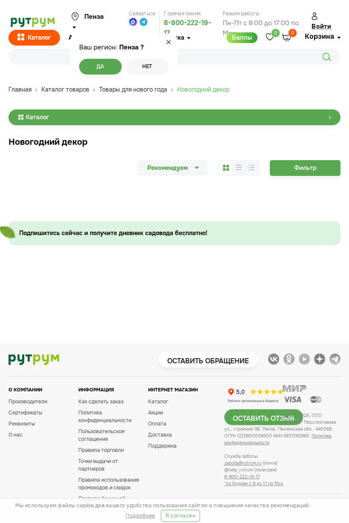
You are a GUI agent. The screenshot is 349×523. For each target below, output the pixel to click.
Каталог (39, 37)
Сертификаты (25, 412)
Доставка (160, 434)
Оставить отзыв (264, 418)
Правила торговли (101, 450)
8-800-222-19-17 (242, 477)
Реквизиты (22, 423)
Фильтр (305, 168)
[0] (270, 37)
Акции (155, 412)
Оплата (157, 423)
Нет (147, 66)
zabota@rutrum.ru (243, 463)
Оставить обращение (208, 360)
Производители (28, 401)
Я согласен (180, 515)
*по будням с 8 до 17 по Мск (253, 483)
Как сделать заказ (100, 401)
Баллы (242, 37)
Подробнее (140, 515)
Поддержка (162, 446)
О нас (16, 434)
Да (100, 66)
